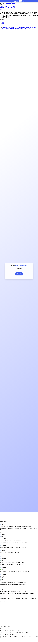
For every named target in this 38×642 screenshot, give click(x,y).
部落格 (3, 22)
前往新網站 (19, 273)
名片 (3, 23)
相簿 (3, 21)
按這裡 (21, 1)
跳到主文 (1, 9)
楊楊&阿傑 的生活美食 (7, 7)
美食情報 (7, 19)
